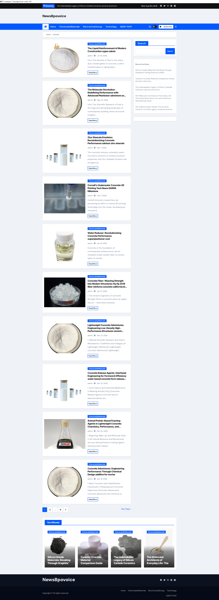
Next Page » (126, 509)
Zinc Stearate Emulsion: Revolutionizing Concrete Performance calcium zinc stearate (106, 140)
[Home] (45, 26)
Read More (93, 73)
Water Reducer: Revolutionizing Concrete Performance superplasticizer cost (104, 236)
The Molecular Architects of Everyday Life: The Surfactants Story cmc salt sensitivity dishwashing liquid (153, 98)
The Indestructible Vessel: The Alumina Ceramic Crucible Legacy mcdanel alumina (153, 108)
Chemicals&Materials (69, 26)
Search (142, 43)
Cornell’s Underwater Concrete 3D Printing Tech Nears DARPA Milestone (106, 188)
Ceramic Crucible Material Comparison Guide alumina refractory (92, 562)
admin (90, 56)
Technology (111, 26)
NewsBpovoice (54, 16)
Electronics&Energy (92, 26)
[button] (176, 26)
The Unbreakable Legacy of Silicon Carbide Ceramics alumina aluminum (153, 88)
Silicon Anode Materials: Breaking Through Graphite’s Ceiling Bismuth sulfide (153, 71)
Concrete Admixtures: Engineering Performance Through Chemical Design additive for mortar (106, 471)
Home (53, 26)
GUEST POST (126, 26)
